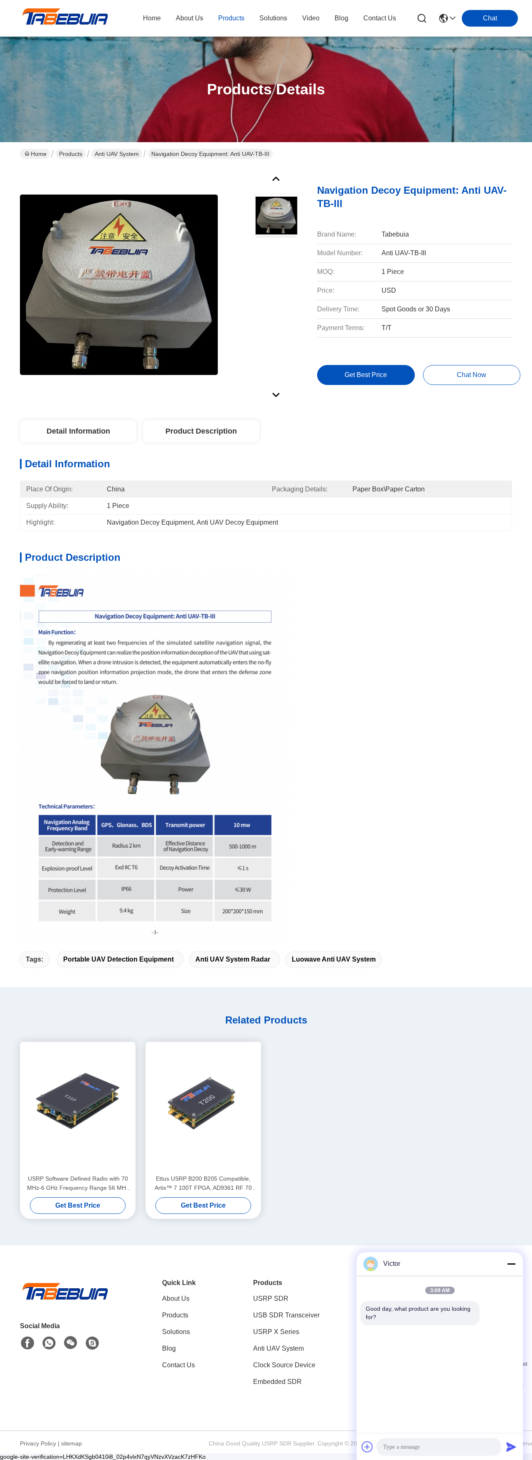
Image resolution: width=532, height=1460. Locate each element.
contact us (379, 18)
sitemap (71, 1443)
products (231, 18)
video (311, 18)
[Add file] (367, 1447)
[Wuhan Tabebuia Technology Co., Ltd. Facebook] (27, 1343)
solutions (273, 18)
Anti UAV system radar (232, 959)
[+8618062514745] (92, 1343)
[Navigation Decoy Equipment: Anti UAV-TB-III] (119, 284)
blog (341, 18)
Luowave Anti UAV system (334, 959)
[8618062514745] (49, 1343)
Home (152, 18)
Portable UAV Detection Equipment (118, 959)
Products (70, 153)
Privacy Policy (38, 1443)
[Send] (511, 1447)
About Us (176, 1298)
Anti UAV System (117, 153)
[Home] (65, 1301)
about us (189, 18)
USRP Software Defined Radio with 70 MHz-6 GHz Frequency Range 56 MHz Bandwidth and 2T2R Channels (78, 1183)
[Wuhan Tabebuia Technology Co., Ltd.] (65, 18)
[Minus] (511, 1264)
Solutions (176, 1331)
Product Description (201, 431)
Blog (169, 1348)
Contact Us (178, 1365)
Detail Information (78, 431)
